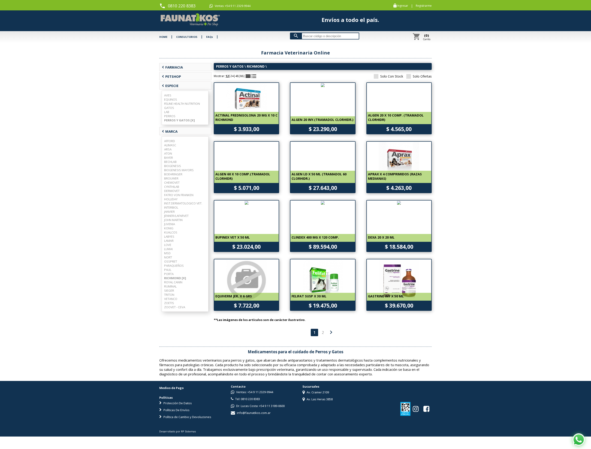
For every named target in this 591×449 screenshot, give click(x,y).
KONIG (168, 228)
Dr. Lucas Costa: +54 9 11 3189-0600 (260, 406)
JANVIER (169, 212)
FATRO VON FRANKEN (178, 195)
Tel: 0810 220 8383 (247, 399)
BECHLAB (170, 162)
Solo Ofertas (422, 76)
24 (232, 76)
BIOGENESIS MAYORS (179, 170)
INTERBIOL (171, 207)
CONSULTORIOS (186, 37)
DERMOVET (172, 191)
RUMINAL (170, 286)
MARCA (170, 131)
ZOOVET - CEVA (174, 307)
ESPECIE (170, 85)
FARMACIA (172, 67)
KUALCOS (170, 232)
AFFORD (169, 141)
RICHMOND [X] (175, 278)
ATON (168, 153)
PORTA (169, 274)
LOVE (167, 245)
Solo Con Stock (391, 76)
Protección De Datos (177, 403)
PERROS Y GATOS (230, 66)
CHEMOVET (172, 182)
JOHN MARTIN (173, 220)
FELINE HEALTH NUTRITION (182, 104)
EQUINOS (170, 99)
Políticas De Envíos (176, 410)
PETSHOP (171, 76)
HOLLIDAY (171, 199)
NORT (168, 257)
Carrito (426, 37)
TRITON (169, 295)
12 (227, 76)
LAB (166, 112)
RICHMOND (256, 66)
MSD (167, 253)
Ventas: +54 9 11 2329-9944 (232, 6)
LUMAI (168, 249)
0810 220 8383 (182, 6)
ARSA (168, 149)
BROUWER (171, 178)
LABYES (169, 236)
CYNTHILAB (171, 187)
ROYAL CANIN (173, 282)
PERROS (169, 116)
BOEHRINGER (173, 174)
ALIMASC (170, 145)
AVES (167, 95)
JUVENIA (169, 224)
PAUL (167, 270)
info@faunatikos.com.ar (253, 413)
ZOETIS (169, 303)
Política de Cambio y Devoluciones (187, 417)
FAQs (209, 37)
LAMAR (169, 241)
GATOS (169, 108)
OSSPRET (170, 261)
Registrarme (424, 6)
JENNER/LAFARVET (176, 216)
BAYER (168, 158)
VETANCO (170, 299)
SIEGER (169, 290)
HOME (163, 37)
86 (241, 76)
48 (236, 76)
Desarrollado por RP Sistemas (177, 431)
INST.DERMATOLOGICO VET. (183, 203)
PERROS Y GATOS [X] (179, 120)
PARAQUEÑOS (174, 265)
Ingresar (402, 6)
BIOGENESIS (172, 166)
